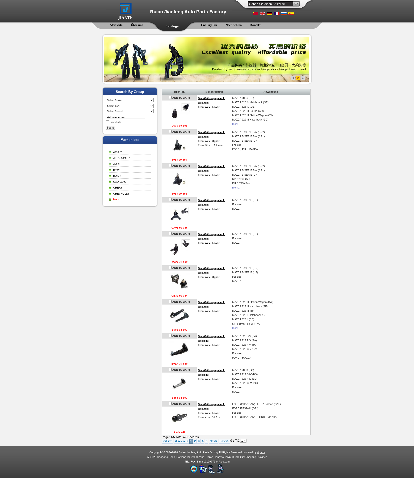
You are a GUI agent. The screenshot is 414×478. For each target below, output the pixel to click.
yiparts (261, 452)
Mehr (116, 199)
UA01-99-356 (179, 227)
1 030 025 (179, 431)
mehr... (236, 123)
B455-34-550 (179, 397)
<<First (167, 441)
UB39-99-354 (179, 295)
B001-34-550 (179, 329)
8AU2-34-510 (179, 261)
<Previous (181, 441)
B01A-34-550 (179, 363)
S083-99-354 (179, 159)
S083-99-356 (179, 193)
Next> (214, 441)
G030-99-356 (179, 125)
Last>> (224, 441)
